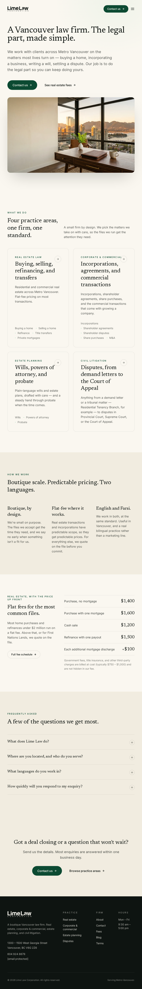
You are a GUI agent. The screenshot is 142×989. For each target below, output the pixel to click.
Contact (101, 925)
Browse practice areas (85, 871)
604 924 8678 (16, 954)
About (100, 919)
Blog (99, 937)
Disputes (68, 941)
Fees (99, 931)
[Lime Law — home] (17, 8)
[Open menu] (132, 8)
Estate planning (72, 935)
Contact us (114, 8)
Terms (100, 943)
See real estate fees (58, 85)
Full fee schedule (21, 654)
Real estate (69, 919)
